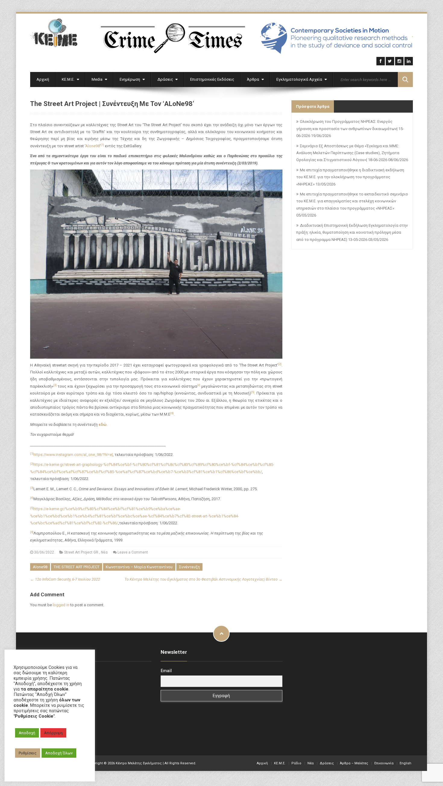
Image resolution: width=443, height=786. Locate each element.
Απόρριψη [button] (53, 733)
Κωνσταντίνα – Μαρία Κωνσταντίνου (139, 567)
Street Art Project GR (81, 552)
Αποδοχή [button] (27, 733)
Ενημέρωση (130, 79)
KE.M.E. (279, 763)
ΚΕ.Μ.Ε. (68, 79)
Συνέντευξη (189, 567)
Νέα (104, 552)
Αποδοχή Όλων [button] (59, 753)
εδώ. (103, 424)
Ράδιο (296, 763)
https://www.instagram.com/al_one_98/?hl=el (73, 454)
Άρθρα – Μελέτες (354, 763)
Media (97, 79)
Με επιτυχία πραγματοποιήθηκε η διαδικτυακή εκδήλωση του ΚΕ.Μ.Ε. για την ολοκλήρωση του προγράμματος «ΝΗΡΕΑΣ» (350, 177)
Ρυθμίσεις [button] (27, 753)
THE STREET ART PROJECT (76, 567)
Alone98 (92, 146)
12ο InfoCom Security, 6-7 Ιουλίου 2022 (65, 579)
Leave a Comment (133, 552)
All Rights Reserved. (180, 763)
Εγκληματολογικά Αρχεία (299, 79)
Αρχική (42, 79)
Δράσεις (165, 79)
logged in (61, 605)
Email (166, 670)
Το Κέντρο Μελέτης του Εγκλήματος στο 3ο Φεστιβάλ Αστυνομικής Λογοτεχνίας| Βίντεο (203, 579)
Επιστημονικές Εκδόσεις (212, 79)
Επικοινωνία (384, 763)
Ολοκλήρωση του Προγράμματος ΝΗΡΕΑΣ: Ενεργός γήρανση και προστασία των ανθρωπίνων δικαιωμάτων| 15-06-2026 (350, 128)
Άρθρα (253, 79)
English (405, 763)
